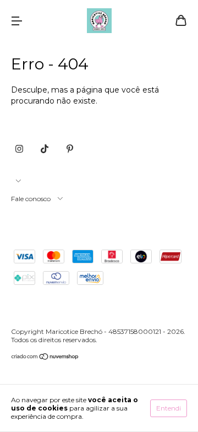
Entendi (168, 408)
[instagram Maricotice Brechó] (19, 149)
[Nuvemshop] (45, 358)
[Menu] (16, 21)
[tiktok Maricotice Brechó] (44, 149)
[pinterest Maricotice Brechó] (70, 149)
